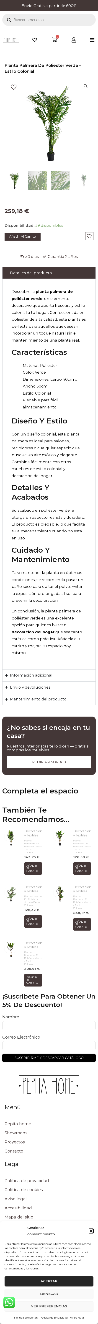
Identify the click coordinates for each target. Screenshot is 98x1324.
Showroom (16, 1132)
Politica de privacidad (54, 1317)
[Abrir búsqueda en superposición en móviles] (49, 19)
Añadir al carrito (22, 236)
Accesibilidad (18, 1208)
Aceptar (49, 1281)
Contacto (14, 1151)
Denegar (49, 1293)
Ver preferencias (49, 1306)
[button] (91, 1231)
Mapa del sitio (19, 1217)
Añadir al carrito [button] (32, 868)
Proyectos (15, 1142)
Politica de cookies (26, 1317)
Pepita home (18, 1123)
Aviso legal (77, 1317)
